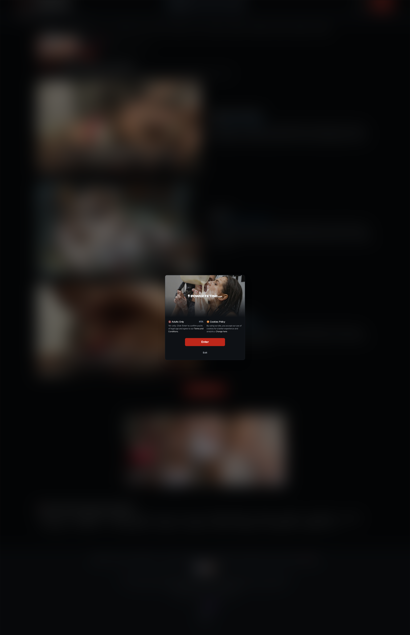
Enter (205, 342)
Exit (205, 352)
